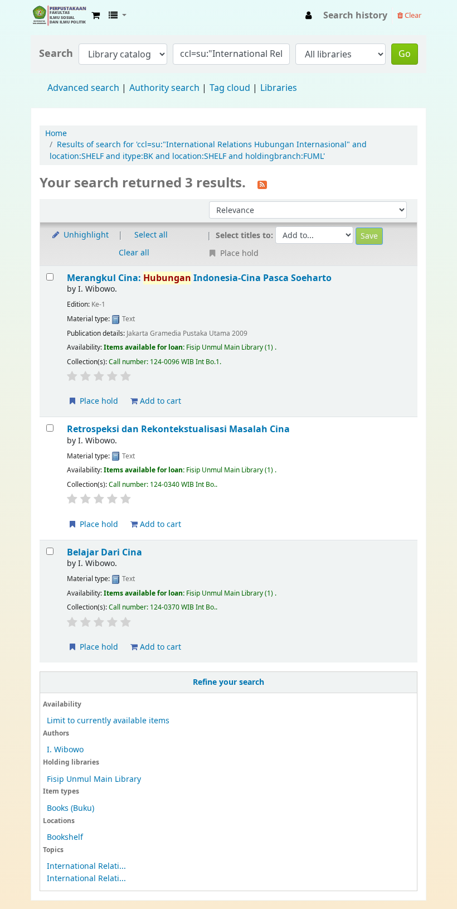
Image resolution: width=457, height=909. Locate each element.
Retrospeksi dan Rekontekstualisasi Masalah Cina (178, 429)
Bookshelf (65, 837)
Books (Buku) (70, 808)
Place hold (97, 401)
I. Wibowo (65, 750)
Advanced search (83, 88)
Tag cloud (230, 88)
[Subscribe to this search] (262, 184)
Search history (355, 15)
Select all (151, 235)
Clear (412, 15)
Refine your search (228, 682)
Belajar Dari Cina (104, 552)
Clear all (134, 253)
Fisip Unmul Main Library (59, 15)
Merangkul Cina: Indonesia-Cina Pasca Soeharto (199, 278)
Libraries (278, 88)
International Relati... (86, 866)
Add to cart (159, 401)
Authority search (164, 88)
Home (56, 133)
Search (56, 53)
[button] (95, 15)
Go (404, 54)
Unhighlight (85, 235)
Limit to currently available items (108, 721)
